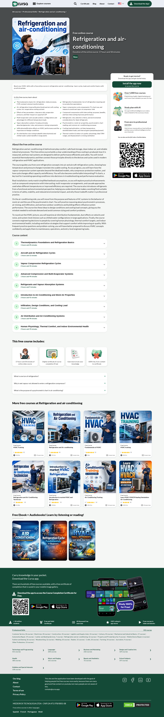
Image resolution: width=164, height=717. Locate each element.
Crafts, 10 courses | (92, 640)
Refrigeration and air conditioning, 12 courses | (80, 637)
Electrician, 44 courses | (42, 634)
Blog (94, 4)
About (102, 4)
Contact (111, 4)
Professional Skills (82, 630)
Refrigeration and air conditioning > (53, 12)
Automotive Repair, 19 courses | (23, 637)
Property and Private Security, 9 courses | (112, 637)
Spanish (16, 712)
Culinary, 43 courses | (106, 634)
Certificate (85, 4)
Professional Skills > (30, 12)
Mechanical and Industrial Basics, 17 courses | (130, 634)
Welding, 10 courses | (62, 640)
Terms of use (18, 690)
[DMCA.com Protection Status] (137, 705)
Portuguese (32, 712)
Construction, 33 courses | (61, 634)
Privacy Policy (19, 694)
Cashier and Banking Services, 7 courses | (49, 637)
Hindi (40, 712)
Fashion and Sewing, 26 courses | (23, 640)
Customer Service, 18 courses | (22, 634)
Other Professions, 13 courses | (23, 642)
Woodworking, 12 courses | (45, 640)
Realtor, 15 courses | (78, 640)
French (23, 712)
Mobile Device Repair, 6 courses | (138, 637)
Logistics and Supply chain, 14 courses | (84, 634)
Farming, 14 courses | (107, 640)
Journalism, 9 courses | (123, 640)
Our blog (16, 678)
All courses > (17, 12)
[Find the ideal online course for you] (75, 3)
